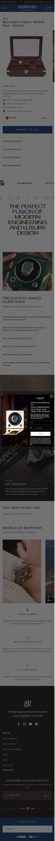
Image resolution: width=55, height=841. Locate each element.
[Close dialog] (50, 396)
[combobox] (31, 428)
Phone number (32, 425)
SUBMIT (39, 433)
